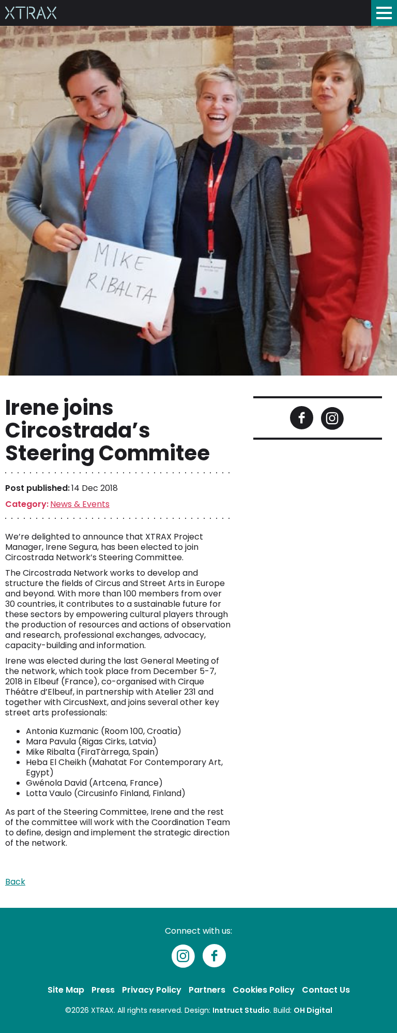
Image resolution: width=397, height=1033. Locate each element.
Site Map (66, 990)
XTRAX (102, 1010)
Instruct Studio (241, 1010)
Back (15, 882)
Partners (207, 990)
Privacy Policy (151, 990)
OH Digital (313, 1010)
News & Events (80, 504)
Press (103, 990)
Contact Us (326, 990)
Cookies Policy (264, 990)
